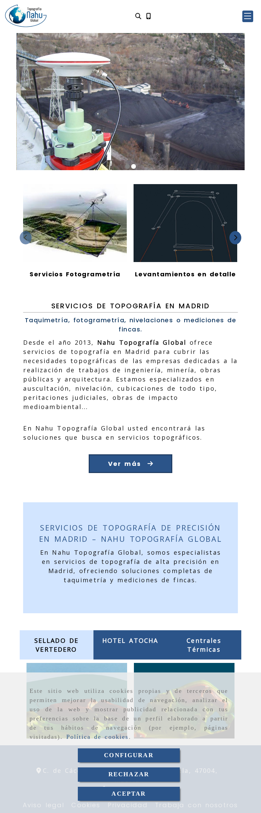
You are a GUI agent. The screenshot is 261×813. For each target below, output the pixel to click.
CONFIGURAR (129, 755)
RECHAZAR (128, 774)
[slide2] (133, 166)
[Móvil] (148, 16)
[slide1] (127, 166)
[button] (247, 16)
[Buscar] (138, 16)
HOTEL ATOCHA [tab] (130, 640)
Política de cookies (97, 736)
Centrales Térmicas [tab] (204, 644)
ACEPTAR (128, 793)
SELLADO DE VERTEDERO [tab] (56, 644)
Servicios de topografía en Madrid (130, 306)
